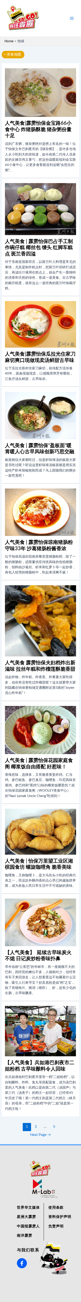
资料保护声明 (59, 1217)
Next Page (40, 1135)
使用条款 (56, 1207)
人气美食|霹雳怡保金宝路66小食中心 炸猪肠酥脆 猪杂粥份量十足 (38, 129)
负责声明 (56, 1226)
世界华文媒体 (28, 1207)
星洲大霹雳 (26, 1217)
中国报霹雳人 (28, 1226)
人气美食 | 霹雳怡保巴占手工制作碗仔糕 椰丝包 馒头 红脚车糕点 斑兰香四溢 (39, 247)
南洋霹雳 (24, 1235)
